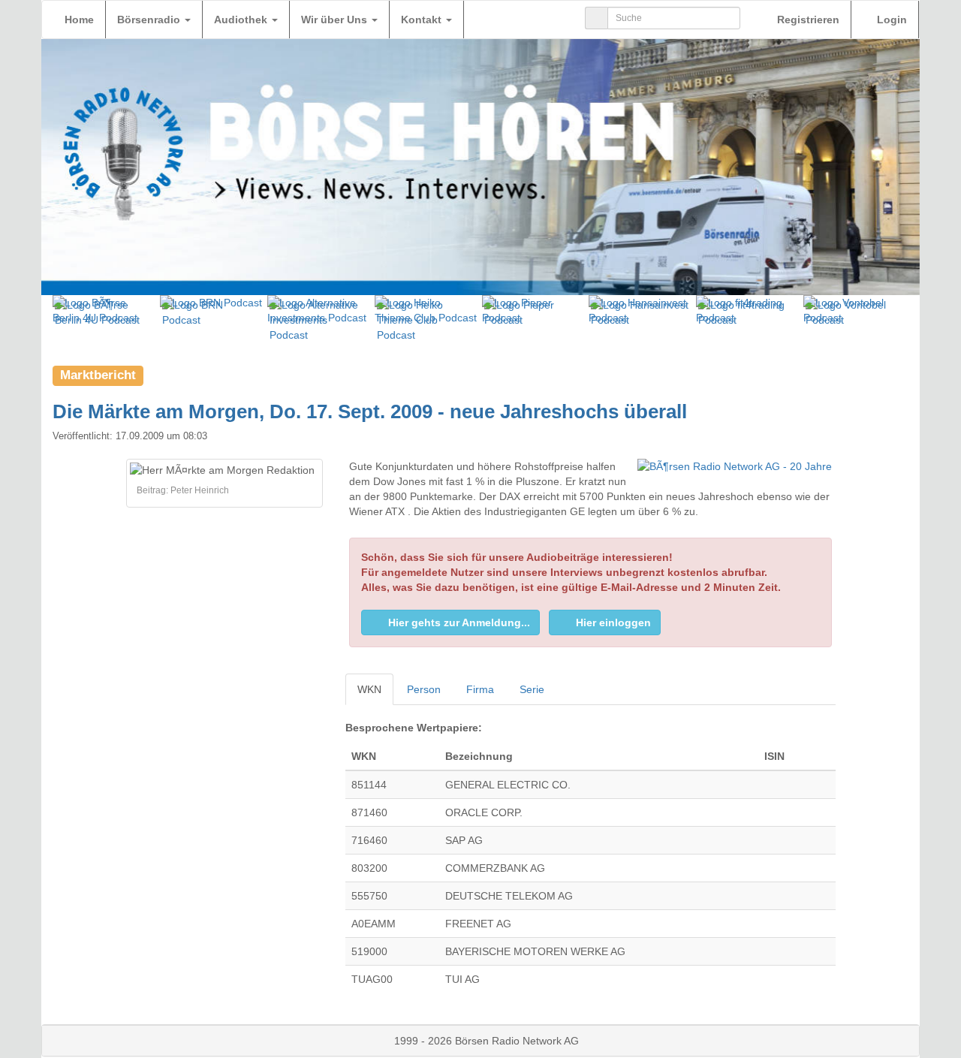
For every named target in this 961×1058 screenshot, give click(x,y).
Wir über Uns (335, 20)
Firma (480, 689)
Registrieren (806, 20)
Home (79, 20)
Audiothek (242, 20)
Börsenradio (150, 20)
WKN (369, 689)
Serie (532, 689)
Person (424, 689)
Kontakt (422, 20)
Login (890, 20)
